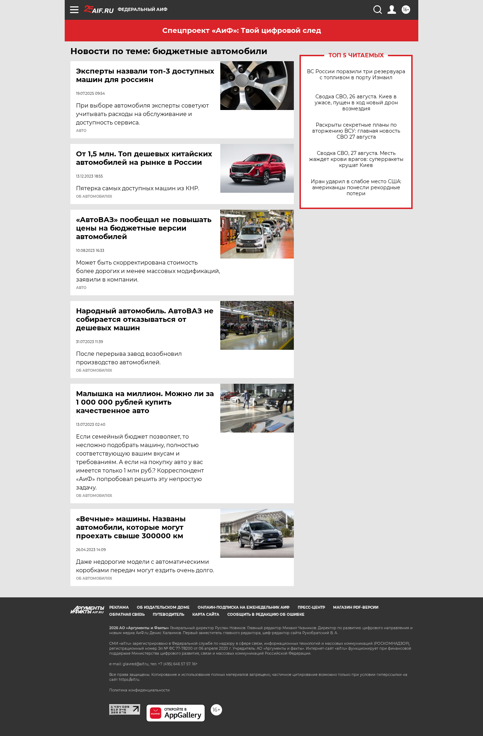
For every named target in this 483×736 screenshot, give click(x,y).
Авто (81, 131)
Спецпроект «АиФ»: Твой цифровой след (241, 30)
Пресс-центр (311, 607)
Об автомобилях (94, 196)
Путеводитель (168, 614)
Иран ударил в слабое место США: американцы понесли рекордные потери (356, 188)
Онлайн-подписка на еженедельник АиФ (244, 607)
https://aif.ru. (129, 679)
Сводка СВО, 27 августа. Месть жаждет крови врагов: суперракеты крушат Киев (356, 159)
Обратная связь (127, 614)
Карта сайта (205, 614)
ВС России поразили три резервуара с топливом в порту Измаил (356, 75)
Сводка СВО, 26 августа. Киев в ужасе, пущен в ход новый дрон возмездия (356, 103)
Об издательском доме (163, 607)
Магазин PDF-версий (355, 607)
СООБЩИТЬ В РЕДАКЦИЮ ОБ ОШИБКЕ (265, 614)
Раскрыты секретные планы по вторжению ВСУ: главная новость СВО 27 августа (356, 131)
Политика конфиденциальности (139, 690)
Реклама (119, 607)
